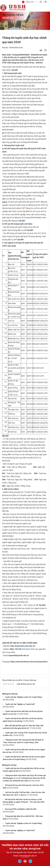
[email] (30, 861)
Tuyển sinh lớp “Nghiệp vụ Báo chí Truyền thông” (23, 697)
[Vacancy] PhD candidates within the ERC (21, 809)
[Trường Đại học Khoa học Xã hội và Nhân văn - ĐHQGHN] (3, 7)
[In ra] (41, 50)
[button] (28, 2)
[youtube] (25, 861)
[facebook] (19, 861)
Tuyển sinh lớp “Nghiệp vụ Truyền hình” (20, 704)
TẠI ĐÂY (14, 70)
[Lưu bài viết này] (45, 50)
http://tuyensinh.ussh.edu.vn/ (22, 646)
